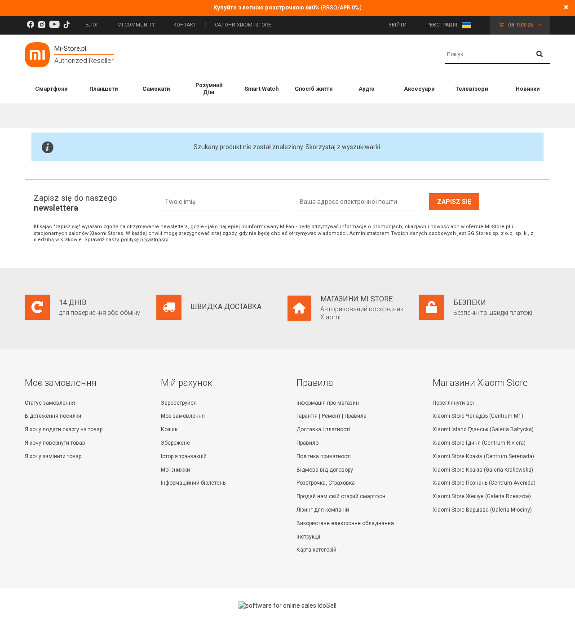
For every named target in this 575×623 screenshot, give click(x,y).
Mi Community (136, 24)
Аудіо (366, 88)
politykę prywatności (144, 240)
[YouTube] (54, 25)
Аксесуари (419, 88)
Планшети (103, 88)
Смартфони (51, 88)
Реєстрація (441, 25)
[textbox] (497, 55)
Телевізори (472, 88)
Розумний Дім (208, 89)
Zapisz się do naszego (75, 202)
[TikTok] (66, 25)
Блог (92, 24)
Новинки (528, 88)
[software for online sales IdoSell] (287, 605)
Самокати (156, 88)
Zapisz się (454, 201)
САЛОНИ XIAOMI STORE (243, 24)
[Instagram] (41, 25)
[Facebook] (30, 25)
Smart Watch (261, 88)
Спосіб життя (314, 88)
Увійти (398, 25)
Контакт (184, 24)
